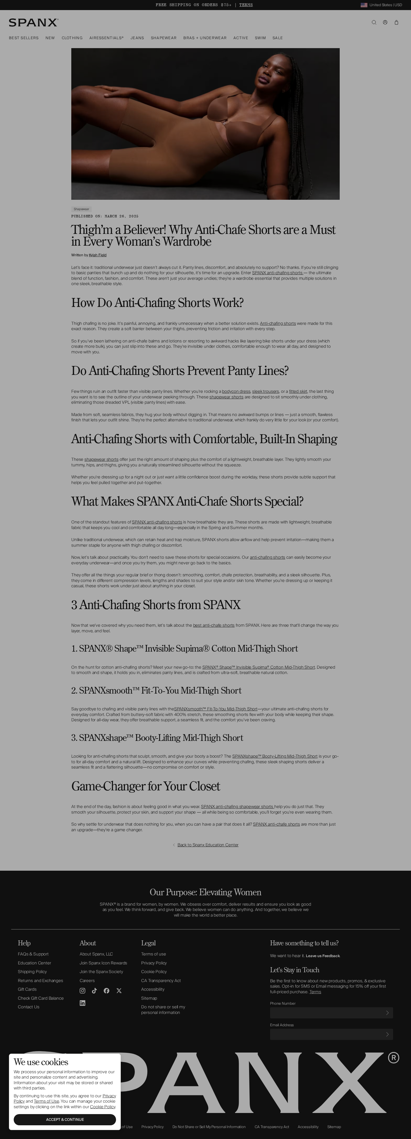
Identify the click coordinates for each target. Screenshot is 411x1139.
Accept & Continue (65, 1120)
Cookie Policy (102, 1106)
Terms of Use (46, 1101)
